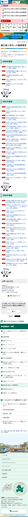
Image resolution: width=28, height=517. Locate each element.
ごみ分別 (21, 30)
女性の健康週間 (7, 358)
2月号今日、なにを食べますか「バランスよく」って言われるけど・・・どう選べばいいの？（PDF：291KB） (16, 206)
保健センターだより (8, 381)
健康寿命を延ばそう (8, 389)
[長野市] (4, 2)
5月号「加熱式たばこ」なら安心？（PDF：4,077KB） (16, 80)
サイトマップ (6, 466)
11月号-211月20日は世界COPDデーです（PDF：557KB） (15, 224)
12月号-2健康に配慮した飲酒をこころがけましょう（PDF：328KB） (16, 127)
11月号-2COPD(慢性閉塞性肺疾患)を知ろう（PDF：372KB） (16, 135)
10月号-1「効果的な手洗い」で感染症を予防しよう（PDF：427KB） (16, 140)
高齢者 (14, 27)
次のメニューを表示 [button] (26, 30)
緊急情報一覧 (6, 21)
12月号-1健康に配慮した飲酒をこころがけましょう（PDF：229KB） (16, 220)
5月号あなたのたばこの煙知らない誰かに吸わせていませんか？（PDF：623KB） (16, 259)
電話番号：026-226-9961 (8, 290)
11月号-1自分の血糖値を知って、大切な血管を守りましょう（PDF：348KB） (16, 131)
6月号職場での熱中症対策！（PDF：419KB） (15, 76)
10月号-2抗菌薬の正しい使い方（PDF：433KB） (16, 234)
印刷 (11, 316)
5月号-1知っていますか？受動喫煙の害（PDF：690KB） (15, 169)
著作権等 (4, 477)
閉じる (24, 20)
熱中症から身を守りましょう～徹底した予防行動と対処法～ (15, 362)
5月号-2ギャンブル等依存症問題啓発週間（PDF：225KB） (16, 174)
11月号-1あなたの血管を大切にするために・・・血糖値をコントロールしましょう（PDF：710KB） (16, 229)
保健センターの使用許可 (10, 393)
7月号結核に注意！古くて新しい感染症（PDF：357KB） (15, 161)
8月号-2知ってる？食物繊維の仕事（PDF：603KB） (16, 157)
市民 (3, 27)
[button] (22, 2)
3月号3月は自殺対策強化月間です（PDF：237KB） (16, 107)
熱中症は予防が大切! (9, 371)
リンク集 (4, 455)
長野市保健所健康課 (8, 409)
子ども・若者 (8, 27)
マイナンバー (14, 30)
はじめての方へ (6, 459)
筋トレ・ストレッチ (8, 344)
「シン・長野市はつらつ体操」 (11, 367)
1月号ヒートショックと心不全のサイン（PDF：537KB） (15, 211)
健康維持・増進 (8, 326)
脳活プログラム (7, 340)
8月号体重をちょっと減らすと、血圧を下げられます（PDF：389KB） (16, 247)
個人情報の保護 (6, 470)
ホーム (2, 430)
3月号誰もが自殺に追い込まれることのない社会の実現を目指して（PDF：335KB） (16, 201)
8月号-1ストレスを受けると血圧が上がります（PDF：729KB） (16, 152)
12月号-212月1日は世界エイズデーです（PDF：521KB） (15, 215)
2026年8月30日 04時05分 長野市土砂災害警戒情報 (14, 9)
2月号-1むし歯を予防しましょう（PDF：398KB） (16, 111)
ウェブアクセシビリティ (9, 462)
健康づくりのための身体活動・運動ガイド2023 (15, 353)
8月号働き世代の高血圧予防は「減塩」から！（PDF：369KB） (16, 67)
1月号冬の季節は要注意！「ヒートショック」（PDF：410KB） (16, 118)
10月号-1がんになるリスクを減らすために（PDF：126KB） (16, 238)
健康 (14, 430)
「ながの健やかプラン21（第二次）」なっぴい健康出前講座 (15, 376)
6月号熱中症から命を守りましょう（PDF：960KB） (16, 255)
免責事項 (4, 473)
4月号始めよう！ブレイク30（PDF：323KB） (15, 84)
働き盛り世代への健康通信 (10, 385)
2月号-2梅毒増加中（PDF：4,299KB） (15, 115)
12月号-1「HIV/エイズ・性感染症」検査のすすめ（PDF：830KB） (16, 123)
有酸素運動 (6, 336)
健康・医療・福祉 (8, 430)
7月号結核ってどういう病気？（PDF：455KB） (15, 251)
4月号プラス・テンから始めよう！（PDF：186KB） (16, 178)
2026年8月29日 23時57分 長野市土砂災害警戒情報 (14, 16)
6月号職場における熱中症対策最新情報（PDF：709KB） (15, 165)
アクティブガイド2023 (9, 348)
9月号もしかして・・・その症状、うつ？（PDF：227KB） (16, 242)
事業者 (20, 27)
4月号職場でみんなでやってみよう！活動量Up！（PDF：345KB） (16, 264)
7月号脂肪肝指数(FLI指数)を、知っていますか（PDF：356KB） (16, 71)
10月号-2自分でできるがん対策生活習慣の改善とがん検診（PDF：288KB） (16, 144)
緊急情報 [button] (14, 2)
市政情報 (25, 27)
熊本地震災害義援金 (5, 30)
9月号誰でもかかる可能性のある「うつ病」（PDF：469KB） (16, 148)
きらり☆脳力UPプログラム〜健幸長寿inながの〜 (15, 331)
